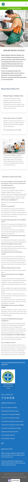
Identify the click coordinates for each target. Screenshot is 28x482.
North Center (7, 474)
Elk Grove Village (15, 455)
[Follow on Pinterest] (13, 398)
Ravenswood (20, 474)
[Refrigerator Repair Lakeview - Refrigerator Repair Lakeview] (12, 4)
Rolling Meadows (9, 463)
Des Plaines (7, 455)
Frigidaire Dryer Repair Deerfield (9, 431)
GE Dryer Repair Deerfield (8, 435)
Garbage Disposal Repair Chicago (9, 411)
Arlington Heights (10, 453)
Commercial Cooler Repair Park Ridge (11, 428)
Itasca (11, 457)
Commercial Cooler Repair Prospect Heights (12, 424)
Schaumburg (22, 463)
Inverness (7, 457)
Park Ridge (15, 461)
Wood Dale (13, 465)
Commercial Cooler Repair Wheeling (10, 414)
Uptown (14, 474)
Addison (3, 453)
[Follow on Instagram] (5, 398)
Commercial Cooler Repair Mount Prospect (12, 421)
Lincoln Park (7, 473)
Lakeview (21, 473)
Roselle (16, 463)
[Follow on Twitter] (8, 398)
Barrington (18, 453)
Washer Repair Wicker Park (10, 89)
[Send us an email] (10, 398)
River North (15, 473)
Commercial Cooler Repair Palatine (10, 417)
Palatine (10, 461)
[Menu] (26, 4)
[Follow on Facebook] (2, 398)
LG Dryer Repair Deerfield (7, 438)
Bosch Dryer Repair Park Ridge (9, 407)
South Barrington (5, 465)
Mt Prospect (4, 461)
